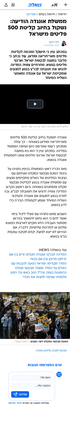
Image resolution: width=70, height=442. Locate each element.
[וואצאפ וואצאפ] (13, 5)
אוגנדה (39, 351)
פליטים (47, 351)
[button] (54, 4)
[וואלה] (35, 5)
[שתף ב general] (6, 5)
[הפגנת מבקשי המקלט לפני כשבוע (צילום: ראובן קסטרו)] (35, 318)
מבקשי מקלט (59, 351)
